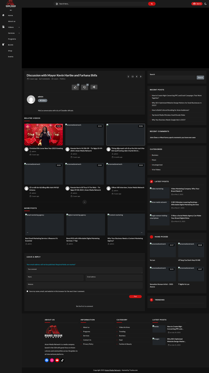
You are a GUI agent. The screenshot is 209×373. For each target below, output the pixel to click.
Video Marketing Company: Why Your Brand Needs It (185, 190)
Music (154, 160)
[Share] (93, 87)
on (178, 194)
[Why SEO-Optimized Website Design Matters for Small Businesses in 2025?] (159, 341)
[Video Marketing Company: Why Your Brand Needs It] (159, 192)
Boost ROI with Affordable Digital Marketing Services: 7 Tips (82, 239)
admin (40, 96)
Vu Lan (152, 260)
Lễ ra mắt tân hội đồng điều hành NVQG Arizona (44, 188)
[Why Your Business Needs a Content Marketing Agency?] (126, 224)
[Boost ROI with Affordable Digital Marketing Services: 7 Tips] (84, 224)
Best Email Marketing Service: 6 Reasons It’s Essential (40, 239)
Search (152, 74)
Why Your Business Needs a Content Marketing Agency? (124, 239)
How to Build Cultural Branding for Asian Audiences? (170, 110)
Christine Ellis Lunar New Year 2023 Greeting (46, 148)
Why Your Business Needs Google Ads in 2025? (168, 120)
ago (33, 79)
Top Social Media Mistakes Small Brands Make (168, 115)
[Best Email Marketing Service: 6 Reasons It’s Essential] (43, 224)
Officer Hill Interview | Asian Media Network (127, 187)
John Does (154, 137)
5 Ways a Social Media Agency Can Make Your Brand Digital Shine (186, 217)
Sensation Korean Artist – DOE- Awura (161, 285)
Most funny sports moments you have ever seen (178, 137)
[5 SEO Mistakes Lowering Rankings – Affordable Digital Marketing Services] (159, 206)
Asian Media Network (113, 370)
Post (135, 296)
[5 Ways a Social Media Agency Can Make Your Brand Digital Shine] (159, 219)
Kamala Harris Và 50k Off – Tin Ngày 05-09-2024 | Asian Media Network (86, 149)
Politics (62, 79)
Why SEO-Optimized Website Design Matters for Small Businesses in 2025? (176, 104)
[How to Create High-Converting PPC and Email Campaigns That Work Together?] (159, 329)
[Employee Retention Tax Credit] (136, 76)
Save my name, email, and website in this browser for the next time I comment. (57, 291)
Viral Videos (156, 170)
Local (56, 79)
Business (155, 155)
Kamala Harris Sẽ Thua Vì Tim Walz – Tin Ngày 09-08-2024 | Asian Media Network (85, 188)
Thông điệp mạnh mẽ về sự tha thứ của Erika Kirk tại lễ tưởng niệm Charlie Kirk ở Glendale (127, 149)
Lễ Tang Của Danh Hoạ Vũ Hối (189, 260)
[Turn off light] (128, 76)
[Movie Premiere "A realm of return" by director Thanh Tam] (141, 76)
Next (141, 232)
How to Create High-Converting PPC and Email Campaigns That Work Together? (177, 96)
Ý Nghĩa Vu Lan (183, 284)
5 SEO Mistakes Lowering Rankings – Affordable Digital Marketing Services (185, 203)
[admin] (31, 99)
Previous (28, 232)
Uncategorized (157, 165)
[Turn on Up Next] (132, 76)
